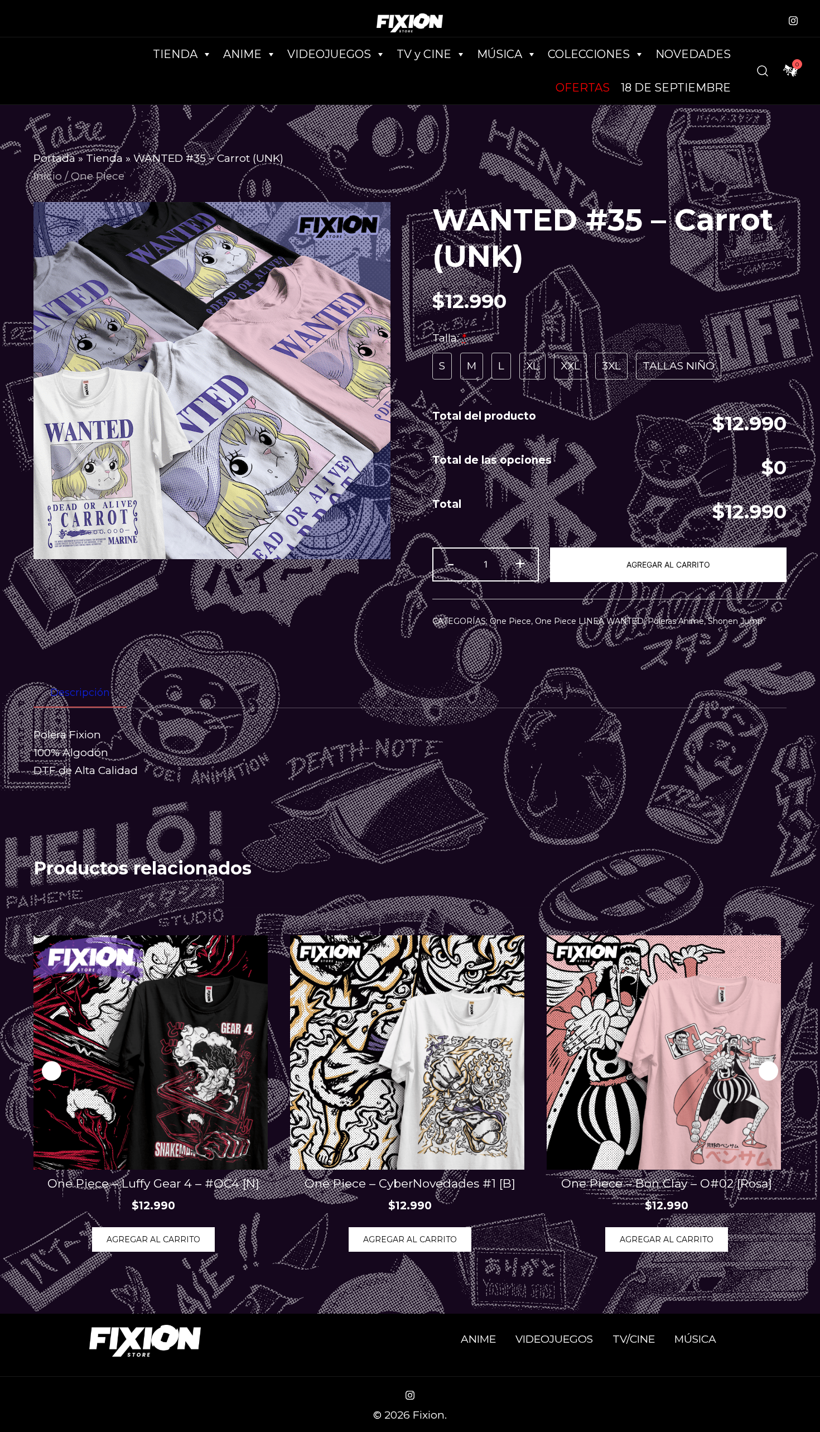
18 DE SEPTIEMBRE (676, 87)
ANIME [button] (242, 54)
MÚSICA (499, 54)
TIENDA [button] (175, 54)
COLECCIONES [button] (589, 54)
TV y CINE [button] (424, 54)
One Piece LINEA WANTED (589, 621)
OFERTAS (583, 87)
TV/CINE (633, 1339)
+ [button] (519, 563)
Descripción (80, 692)
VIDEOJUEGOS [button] (329, 54)
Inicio (47, 176)
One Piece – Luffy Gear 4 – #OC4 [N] (153, 1183)
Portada (54, 158)
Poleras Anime (676, 621)
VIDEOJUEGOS (554, 1339)
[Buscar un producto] (762, 71)
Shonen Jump (735, 621)
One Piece (97, 176)
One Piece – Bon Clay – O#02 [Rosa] (666, 1183)
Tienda (104, 158)
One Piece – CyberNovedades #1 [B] (410, 1183)
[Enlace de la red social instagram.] (793, 19)
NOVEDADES (693, 54)
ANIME (478, 1339)
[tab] (80, 693)
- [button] (451, 563)
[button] (768, 1070)
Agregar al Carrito (668, 564)
